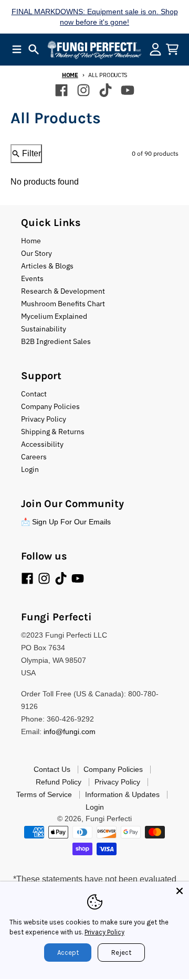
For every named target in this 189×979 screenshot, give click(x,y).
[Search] (33, 49)
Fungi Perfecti (109, 818)
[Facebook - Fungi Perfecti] (61, 90)
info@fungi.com (70, 731)
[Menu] (16, 49)
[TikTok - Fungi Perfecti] (105, 90)
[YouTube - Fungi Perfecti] (127, 90)
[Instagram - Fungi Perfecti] (83, 90)
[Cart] (172, 49)
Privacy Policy (104, 932)
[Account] (155, 49)
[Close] (179, 891)
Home (70, 75)
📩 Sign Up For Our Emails (66, 522)
